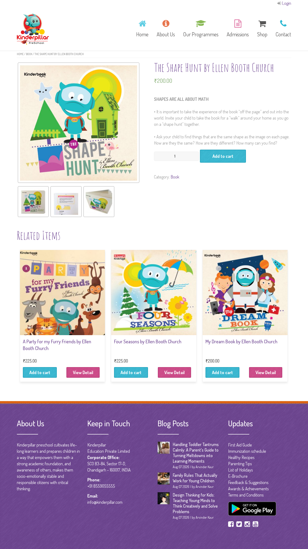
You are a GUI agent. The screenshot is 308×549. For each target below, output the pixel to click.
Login (286, 3)
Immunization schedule (247, 451)
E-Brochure (238, 476)
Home (20, 54)
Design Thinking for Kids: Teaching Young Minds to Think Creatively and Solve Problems (195, 503)
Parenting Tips (240, 463)
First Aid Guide (240, 444)
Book (29, 54)
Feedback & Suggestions (248, 482)
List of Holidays (240, 469)
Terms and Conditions (246, 495)
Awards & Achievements (248, 488)
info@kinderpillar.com (104, 502)
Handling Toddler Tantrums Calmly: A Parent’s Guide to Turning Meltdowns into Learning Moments (196, 453)
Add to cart (222, 156)
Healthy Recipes (241, 457)
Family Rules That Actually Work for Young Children (195, 477)
